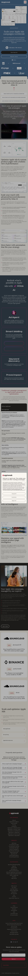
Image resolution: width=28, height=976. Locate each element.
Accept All (14, 493)
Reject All (14, 500)
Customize (14, 497)
